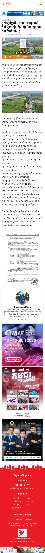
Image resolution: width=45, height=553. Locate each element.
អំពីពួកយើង (22, 480)
